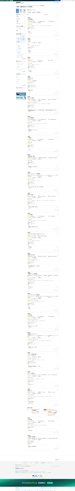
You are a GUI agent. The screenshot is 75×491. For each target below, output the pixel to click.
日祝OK (29, 25)
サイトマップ (50, 462)
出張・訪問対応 (29, 220)
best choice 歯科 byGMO (27, 466)
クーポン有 (33, 103)
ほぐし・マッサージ (20, 63)
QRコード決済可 (41, 25)
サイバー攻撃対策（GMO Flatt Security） (37, 472)
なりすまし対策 (43, 472)
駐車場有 (33, 25)
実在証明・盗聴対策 (17, 472)
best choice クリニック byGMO (19, 466)
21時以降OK (33, 45)
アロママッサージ (20, 64)
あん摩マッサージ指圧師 (48, 396)
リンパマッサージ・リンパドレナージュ (21, 69)
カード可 (37, 25)
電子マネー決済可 (47, 25)
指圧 (18, 66)
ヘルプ (31, 462)
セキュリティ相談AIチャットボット (42, 471)
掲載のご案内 (43, 462)
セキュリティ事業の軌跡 (48, 472)
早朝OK (29, 200)
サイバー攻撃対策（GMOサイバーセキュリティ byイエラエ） (26, 472)
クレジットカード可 (20, 54)
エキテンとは (25, 462)
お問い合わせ (36, 462)
